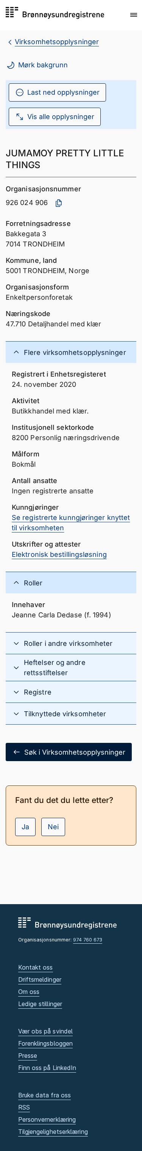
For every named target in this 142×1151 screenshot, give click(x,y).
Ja (25, 827)
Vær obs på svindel (45, 1031)
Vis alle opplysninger (60, 117)
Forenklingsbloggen (45, 1043)
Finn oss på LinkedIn (47, 1068)
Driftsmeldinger (39, 979)
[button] (133, 14)
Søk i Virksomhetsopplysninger (74, 752)
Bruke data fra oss (44, 1095)
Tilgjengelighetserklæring (53, 1131)
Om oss (29, 991)
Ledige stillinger (40, 1004)
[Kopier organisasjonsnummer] (59, 203)
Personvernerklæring (47, 1119)
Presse (27, 1055)
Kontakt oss (35, 967)
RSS (24, 1107)
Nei (53, 827)
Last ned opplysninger (63, 92)
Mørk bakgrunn (43, 65)
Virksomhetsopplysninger (57, 42)
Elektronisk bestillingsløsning (59, 554)
